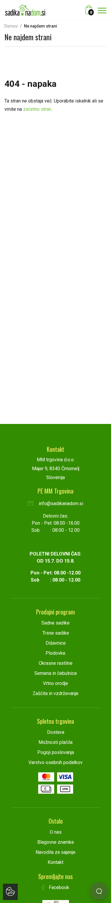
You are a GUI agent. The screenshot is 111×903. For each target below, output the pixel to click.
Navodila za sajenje (55, 852)
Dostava (55, 732)
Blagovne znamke (55, 842)
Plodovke (55, 653)
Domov (11, 26)
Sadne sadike (55, 623)
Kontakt (55, 862)
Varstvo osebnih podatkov (55, 762)
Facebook (58, 887)
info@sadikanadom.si (60, 503)
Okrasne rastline (56, 663)
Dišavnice (56, 643)
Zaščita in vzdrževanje (55, 693)
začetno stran (37, 109)
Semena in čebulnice (55, 673)
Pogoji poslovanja (55, 752)
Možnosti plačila (55, 742)
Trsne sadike (55, 633)
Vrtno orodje (55, 683)
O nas (56, 832)
